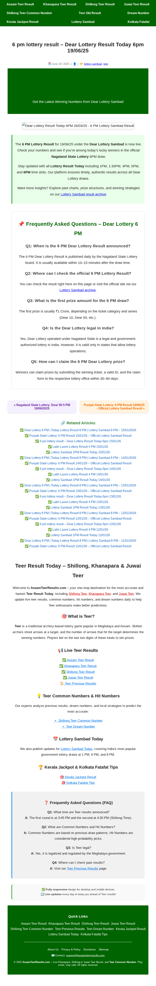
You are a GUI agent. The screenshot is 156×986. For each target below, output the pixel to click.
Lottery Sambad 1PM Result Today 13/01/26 (80, 507)
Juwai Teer (126, 594)
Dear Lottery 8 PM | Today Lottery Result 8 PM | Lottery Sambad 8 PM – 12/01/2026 (80, 513)
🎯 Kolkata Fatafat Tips (78, 783)
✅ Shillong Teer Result (78, 672)
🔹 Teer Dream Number (78, 726)
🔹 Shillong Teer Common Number (78, 720)
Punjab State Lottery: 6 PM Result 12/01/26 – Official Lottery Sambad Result (80, 518)
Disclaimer (89, 949)
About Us (53, 949)
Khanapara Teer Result (59, 4)
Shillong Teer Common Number (29, 13)
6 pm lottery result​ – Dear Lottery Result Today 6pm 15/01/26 (80, 441)
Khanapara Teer (100, 594)
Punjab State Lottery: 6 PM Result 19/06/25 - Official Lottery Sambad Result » (114, 406)
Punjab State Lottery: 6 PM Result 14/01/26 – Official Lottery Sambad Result (80, 463)
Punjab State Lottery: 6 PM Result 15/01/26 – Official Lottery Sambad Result (80, 435)
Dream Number (138, 13)
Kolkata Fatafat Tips (94, 934)
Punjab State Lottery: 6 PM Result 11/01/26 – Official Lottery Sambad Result (80, 546)
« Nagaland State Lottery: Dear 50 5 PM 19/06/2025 (42, 406)
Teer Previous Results (82, 868)
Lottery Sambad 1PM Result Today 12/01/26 (80, 535)
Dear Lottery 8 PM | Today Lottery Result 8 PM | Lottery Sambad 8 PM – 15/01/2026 (80, 430)
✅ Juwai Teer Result (78, 677)
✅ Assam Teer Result (78, 660)
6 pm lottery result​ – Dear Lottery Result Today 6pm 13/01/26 (80, 496)
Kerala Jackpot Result (22, 21)
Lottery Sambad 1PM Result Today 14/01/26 (80, 479)
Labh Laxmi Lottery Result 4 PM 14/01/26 (80, 474)
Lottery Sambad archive (78, 290)
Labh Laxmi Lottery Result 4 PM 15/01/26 (80, 446)
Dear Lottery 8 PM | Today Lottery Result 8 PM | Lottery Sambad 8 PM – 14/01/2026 (80, 457)
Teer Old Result (90, 13)
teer (105, 63)
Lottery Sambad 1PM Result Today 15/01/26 (80, 452)
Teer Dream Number (100, 929)
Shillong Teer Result (100, 4)
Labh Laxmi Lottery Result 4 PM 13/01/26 (80, 502)
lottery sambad (93, 63)
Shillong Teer (78, 594)
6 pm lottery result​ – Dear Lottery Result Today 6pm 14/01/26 (80, 468)
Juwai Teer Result (136, 4)
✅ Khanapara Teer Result (78, 666)
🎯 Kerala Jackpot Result (78, 777)
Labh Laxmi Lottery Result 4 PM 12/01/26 (80, 529)
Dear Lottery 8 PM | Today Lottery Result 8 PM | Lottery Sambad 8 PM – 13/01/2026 (80, 485)
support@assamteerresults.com (85, 955)
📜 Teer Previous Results (78, 683)
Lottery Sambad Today (76, 749)
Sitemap (104, 949)
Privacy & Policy (70, 949)
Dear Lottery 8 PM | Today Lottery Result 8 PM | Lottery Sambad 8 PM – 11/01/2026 (80, 540)
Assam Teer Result (20, 4)
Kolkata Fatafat (138, 21)
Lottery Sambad (83, 21)
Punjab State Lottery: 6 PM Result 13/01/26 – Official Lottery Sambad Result (80, 491)
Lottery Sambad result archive (83, 194)
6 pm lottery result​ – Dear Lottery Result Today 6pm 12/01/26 (80, 524)
